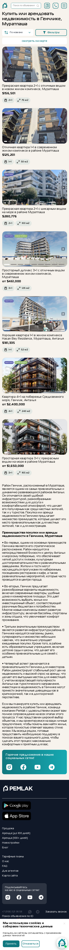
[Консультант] (62, 943)
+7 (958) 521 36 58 (12, 912)
